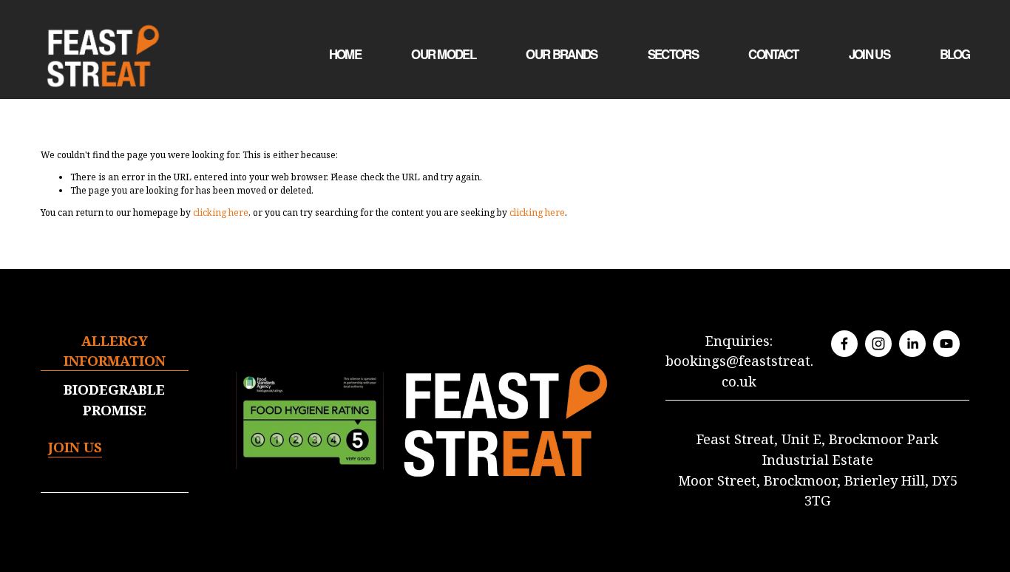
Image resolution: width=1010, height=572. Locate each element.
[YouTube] (946, 343)
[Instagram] (878, 343)
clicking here (220, 212)
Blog (954, 54)
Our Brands (561, 54)
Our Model (443, 54)
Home (345, 54)
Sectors (673, 54)
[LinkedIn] (912, 343)
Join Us (869, 54)
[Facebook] (844, 343)
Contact (773, 54)
